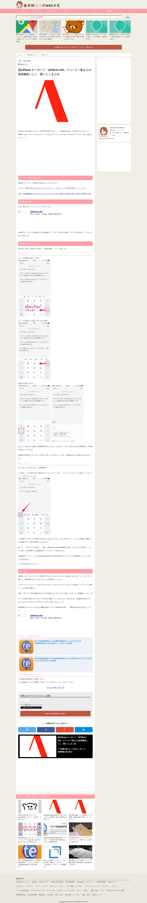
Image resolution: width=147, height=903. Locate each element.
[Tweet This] (27, 729)
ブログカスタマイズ (37, 890)
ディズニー (105, 886)
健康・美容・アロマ (97, 890)
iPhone (34, 882)
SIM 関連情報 (101, 882)
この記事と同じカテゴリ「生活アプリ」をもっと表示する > (73, 47)
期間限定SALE (21, 895)
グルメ (95, 11)
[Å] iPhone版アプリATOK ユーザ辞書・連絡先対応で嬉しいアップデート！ (80, 817)
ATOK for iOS (36, 211)
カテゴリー (37, 11)
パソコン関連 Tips (22, 890)
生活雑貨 (50, 895)
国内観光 (109, 11)
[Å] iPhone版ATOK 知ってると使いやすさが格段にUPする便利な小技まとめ (55, 817)
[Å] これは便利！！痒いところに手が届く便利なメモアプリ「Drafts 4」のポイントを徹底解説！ (55, 863)
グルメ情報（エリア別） (74, 886)
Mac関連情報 (70, 882)
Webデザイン (112, 882)
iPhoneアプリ (52, 11)
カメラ (80, 11)
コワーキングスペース (92, 886)
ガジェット (53, 886)
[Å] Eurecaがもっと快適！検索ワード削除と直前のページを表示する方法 (120, 36)
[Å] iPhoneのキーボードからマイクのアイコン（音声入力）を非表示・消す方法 (80, 840)
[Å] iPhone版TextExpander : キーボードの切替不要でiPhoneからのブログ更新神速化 (55, 840)
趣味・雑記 (86, 895)
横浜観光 (42, 895)
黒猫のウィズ (96, 895)
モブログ (66, 11)
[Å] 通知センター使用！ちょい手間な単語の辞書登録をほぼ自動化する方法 (80, 862)
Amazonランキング (23, 882)
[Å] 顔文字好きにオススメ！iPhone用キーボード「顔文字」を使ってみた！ (29, 817)
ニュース (115, 886)
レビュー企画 (69, 890)
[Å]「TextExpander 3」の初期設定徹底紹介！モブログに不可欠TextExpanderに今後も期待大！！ (57, 642)
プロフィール (102, 138)
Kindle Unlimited (57, 882)
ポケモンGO (50, 890)
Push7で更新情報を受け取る (55, 713)
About (23, 11)
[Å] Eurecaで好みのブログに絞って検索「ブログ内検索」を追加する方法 (96, 36)
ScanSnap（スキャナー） (86, 882)
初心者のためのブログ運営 (115, 890)
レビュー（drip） (82, 890)
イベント (38, 886)
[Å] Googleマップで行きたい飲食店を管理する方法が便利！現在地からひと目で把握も (49, 36)
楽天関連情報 (32, 895)
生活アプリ (24, 64)
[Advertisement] (55, 156)
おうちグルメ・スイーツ (24, 886)
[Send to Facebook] (46, 729)
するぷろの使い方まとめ (55, 687)
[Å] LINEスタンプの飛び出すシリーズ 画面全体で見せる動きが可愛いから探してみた (73, 36)
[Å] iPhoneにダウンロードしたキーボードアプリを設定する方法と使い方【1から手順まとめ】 (57, 193)
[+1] (65, 729)
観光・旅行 (59, 895)
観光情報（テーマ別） (72, 895)
